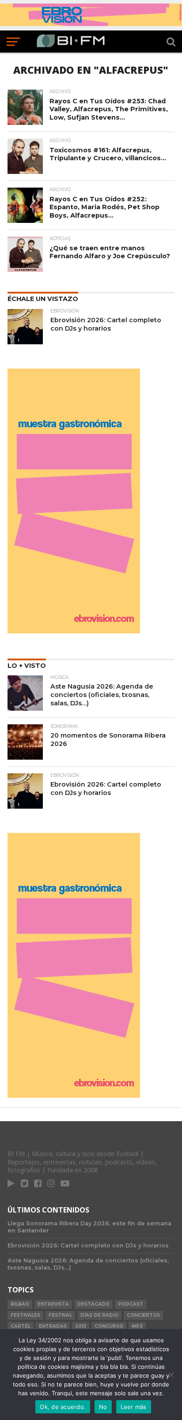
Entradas (53, 1326)
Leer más (134, 1406)
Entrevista (53, 1304)
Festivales (25, 1315)
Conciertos (143, 1315)
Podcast (130, 1304)
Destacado (93, 1304)
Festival (60, 1315)
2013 (80, 1326)
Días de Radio (99, 1315)
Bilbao (20, 1304)
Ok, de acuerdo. (63, 1406)
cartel (20, 1326)
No (103, 1406)
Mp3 (137, 1326)
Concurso (109, 1326)
